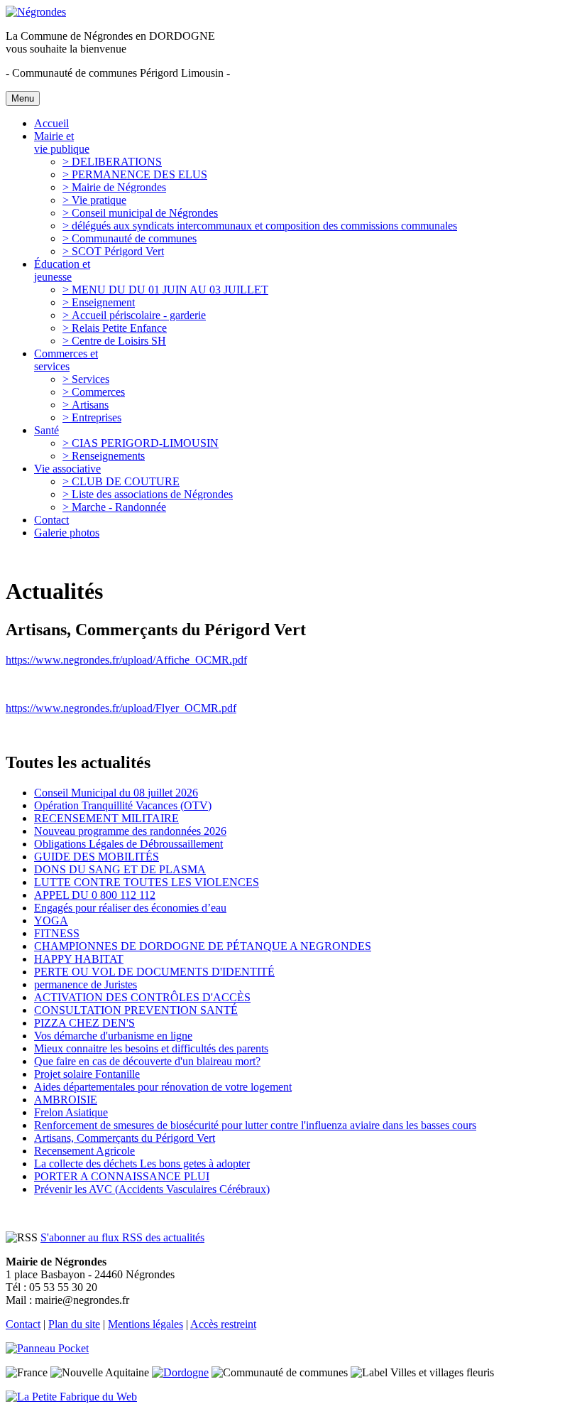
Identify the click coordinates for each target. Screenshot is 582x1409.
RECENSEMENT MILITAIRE (106, 818)
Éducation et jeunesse (62, 270)
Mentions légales (145, 1324)
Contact (51, 520)
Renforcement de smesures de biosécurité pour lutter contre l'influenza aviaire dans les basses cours (255, 1125)
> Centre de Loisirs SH (114, 341)
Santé (46, 430)
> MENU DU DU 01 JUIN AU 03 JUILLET (165, 290)
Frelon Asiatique (71, 1112)
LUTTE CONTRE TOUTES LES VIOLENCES (146, 882)
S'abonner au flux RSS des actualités (122, 1237)
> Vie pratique (94, 200)
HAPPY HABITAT (78, 959)
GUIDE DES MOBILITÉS (96, 857)
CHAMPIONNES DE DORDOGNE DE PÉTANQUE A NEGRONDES (202, 946)
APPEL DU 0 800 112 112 (94, 895)
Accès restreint (223, 1324)
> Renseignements (103, 456)
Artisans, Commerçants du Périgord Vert (124, 1138)
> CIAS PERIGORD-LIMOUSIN (140, 443)
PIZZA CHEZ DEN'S (84, 1023)
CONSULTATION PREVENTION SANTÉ (136, 1010)
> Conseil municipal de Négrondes (140, 213)
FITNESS (56, 933)
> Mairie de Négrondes (114, 187)
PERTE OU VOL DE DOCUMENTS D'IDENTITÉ (154, 972)
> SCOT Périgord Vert (113, 251)
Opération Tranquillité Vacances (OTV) (123, 805)
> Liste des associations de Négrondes (147, 494)
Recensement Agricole (84, 1151)
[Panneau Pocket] (51, 1348)
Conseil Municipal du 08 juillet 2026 (116, 793)
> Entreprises (91, 417)
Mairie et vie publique (61, 142)
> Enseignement (98, 302)
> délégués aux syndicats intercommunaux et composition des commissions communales (259, 226)
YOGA (51, 920)
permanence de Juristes (85, 984)
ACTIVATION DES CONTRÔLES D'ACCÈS (142, 997)
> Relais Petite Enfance (114, 328)
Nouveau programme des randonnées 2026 (130, 831)
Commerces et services (66, 359)
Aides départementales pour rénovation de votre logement (163, 1087)
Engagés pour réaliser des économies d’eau (130, 908)
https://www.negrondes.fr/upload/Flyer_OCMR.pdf (121, 708)
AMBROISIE (65, 1100)
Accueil (51, 123)
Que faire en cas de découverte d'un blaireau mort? (147, 1061)
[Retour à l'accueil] (36, 12)
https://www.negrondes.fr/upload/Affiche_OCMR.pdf (126, 660)
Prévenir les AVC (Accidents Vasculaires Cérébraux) (152, 1189)
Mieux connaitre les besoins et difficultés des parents (151, 1048)
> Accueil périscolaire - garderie (134, 315)
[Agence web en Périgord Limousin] (71, 1397)
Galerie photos (66, 533)
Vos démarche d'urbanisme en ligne (113, 1036)
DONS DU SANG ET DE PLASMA (120, 869)
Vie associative (67, 469)
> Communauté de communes (129, 238)
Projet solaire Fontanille (87, 1074)
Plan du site (74, 1324)
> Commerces (93, 392)
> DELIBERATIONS (112, 162)
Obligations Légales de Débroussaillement (128, 844)
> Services (85, 379)
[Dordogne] (180, 1372)
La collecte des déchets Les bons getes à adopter (142, 1163)
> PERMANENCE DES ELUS (134, 174)
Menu (22, 98)
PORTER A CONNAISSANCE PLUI (121, 1176)
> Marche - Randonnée (114, 507)
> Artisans (85, 405)
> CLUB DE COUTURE (121, 481)
